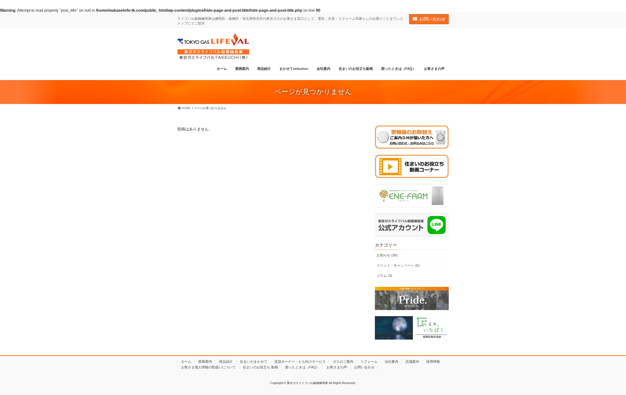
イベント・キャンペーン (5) (398, 265)
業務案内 (205, 362)
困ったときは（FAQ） (302, 367)
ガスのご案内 (343, 362)
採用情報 (433, 362)
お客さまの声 (336, 367)
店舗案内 (412, 362)
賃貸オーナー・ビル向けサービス (300, 362)
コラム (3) (384, 276)
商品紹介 (226, 362)
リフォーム (369, 362)
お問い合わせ (432, 19)
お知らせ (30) (387, 255)
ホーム (186, 362)
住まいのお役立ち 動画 (260, 367)
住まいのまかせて (253, 362)
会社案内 (391, 362)
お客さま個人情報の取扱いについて (208, 367)
